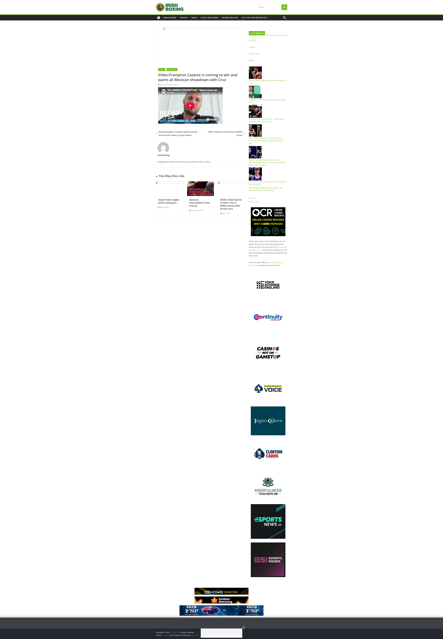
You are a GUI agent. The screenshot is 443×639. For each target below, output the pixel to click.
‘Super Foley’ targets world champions (169, 201)
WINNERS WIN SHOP (230, 18)
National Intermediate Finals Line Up (199, 202)
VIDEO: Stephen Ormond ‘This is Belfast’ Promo (225, 133)
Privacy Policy (254, 202)
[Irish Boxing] (158, 17)
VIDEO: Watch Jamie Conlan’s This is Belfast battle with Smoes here (231, 204)
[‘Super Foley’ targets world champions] (169, 183)
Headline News (169, 18)
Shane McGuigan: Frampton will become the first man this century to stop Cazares (178, 133)
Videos (194, 18)
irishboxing (174, 85)
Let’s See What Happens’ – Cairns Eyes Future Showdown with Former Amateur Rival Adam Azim (266, 140)
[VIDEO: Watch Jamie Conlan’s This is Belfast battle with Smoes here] (231, 183)
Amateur (183, 18)
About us (252, 198)
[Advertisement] (221, 633)
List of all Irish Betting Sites (254, 18)
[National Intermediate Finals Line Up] (200, 183)
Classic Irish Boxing (209, 18)
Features (161, 69)
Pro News (252, 40)
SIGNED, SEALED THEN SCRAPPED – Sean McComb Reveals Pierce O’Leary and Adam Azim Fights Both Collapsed (267, 162)
